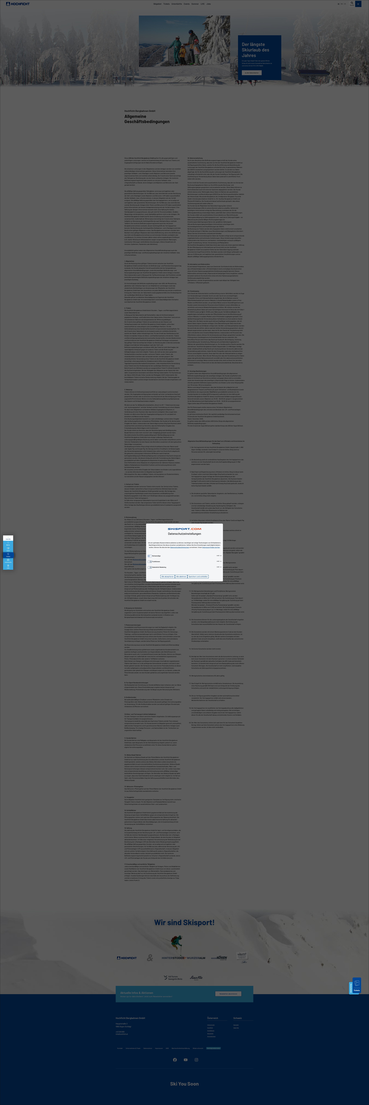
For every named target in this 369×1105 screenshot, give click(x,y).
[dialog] (184, 552)
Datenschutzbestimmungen (179, 547)
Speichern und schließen (198, 576)
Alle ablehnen (181, 576)
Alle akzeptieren (167, 576)
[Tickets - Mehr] (357, 993)
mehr (218, 555)
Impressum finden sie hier (211, 547)
